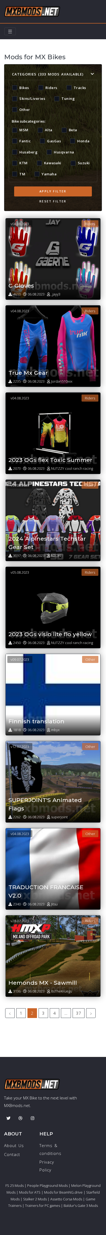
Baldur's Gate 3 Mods (81, 1205)
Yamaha (49, 174)
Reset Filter (52, 201)
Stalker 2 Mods (35, 1199)
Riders (51, 87)
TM (22, 174)
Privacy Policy (46, 1165)
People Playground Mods (47, 1185)
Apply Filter (52, 191)
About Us (14, 1145)
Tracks (80, 87)
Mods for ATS (29, 1192)
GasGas (54, 141)
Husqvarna (64, 152)
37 (78, 1013)
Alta (48, 129)
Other (24, 109)
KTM (23, 162)
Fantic (25, 141)
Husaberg (28, 152)
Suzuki (84, 162)
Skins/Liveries (32, 98)
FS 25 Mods (14, 1185)
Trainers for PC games (42, 1205)
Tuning (68, 98)
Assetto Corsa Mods (66, 1199)
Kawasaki (52, 162)
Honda (83, 141)
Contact (12, 1154)
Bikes (24, 87)
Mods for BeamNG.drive (63, 1192)
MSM (24, 129)
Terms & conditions (50, 1149)
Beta (73, 129)
